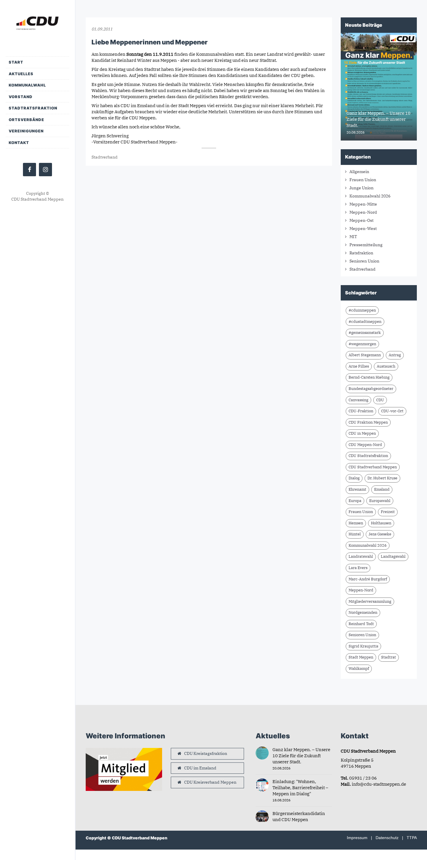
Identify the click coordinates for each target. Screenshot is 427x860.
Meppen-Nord (363, 212)
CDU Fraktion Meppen (368, 422)
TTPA (412, 837)
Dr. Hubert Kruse (382, 478)
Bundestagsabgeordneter (371, 388)
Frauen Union (362, 179)
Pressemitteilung (366, 244)
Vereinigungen (26, 131)
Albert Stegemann (365, 354)
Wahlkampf (359, 668)
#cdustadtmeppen (365, 321)
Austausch (386, 366)
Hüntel (355, 534)
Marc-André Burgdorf (368, 579)
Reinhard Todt (361, 623)
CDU (380, 399)
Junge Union (361, 187)
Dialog (354, 478)
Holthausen (381, 523)
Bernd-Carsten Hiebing (369, 377)
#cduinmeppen (362, 310)
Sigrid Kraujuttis (363, 646)
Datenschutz (387, 837)
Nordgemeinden (363, 612)
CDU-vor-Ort (392, 411)
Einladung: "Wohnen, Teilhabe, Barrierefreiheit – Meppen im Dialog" (300, 787)
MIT (353, 236)
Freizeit (388, 511)
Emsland (382, 489)
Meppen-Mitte (363, 204)
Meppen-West (363, 228)
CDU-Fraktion (361, 411)
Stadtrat (388, 657)
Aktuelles (21, 73)
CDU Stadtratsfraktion (368, 455)
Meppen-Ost (361, 220)
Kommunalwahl (27, 85)
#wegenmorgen (362, 343)
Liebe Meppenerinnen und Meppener (150, 42)
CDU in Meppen (362, 433)
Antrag (395, 354)
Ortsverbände (26, 119)
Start (16, 62)
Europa (355, 500)
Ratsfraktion (361, 253)
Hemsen (356, 523)
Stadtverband (105, 157)
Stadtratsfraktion (33, 108)
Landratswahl (361, 556)
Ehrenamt (357, 489)
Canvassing (358, 399)
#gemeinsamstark (365, 332)
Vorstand (21, 96)
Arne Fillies (359, 366)
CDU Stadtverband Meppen (373, 467)
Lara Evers (358, 567)
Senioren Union (364, 261)
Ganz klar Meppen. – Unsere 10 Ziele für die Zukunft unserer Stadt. (301, 755)
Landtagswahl (393, 556)
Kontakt (19, 142)
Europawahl (379, 500)
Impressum (357, 837)
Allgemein (359, 171)
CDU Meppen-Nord (365, 444)
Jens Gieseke (380, 534)
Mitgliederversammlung (370, 601)
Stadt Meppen (361, 657)
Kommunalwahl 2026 (369, 196)
